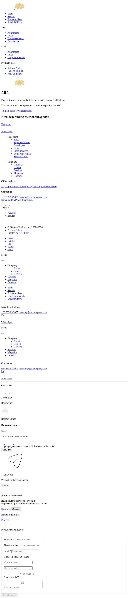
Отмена (16, 509)
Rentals (11, 16)
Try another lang (23, 110)
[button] (3, 469)
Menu (10, 249)
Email (7, 551)
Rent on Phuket (15, 71)
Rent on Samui (14, 73)
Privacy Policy (14, 230)
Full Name (9, 539)
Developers (13, 41)
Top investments (15, 38)
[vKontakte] (12, 204)
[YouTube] (16, 204)
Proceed (5, 520)
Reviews (18, 274)
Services (18, 170)
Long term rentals (16, 57)
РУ (2, 315)
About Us (18, 164)
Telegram (6, 124)
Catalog (11, 241)
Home (10, 238)
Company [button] (12, 265)
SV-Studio (24, 233)
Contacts (18, 176)
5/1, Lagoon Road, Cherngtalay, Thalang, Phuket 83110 (29, 186)
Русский (11, 213)
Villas (10, 35)
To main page (8, 110)
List (9, 244)
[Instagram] (3, 204)
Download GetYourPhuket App (17, 200)
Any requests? (11, 577)
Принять (5, 509)
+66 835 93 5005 (9, 197)
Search (10, 246)
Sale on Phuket (14, 68)
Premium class (14, 19)
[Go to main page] (13, 8)
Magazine (18, 173)
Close (5, 485)
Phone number (11, 545)
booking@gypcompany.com (33, 197)
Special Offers (14, 22)
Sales (10, 13)
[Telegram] (8, 204)
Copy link (6, 450)
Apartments (13, 32)
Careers (17, 167)
